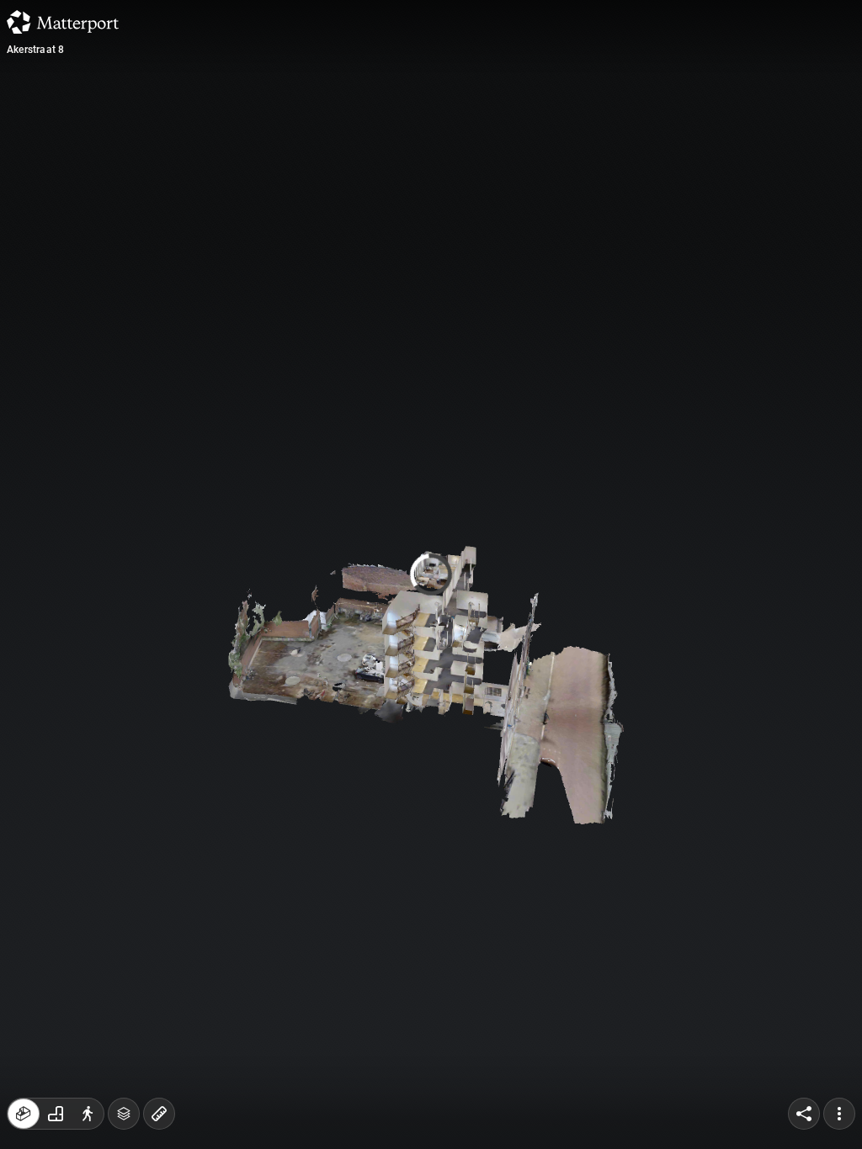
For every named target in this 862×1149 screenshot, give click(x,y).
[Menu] (839, 1114)
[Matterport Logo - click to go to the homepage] (62, 22)
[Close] (590, 142)
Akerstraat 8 (35, 50)
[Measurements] (159, 1114)
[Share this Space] (804, 1114)
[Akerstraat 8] (431, 574)
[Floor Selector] (124, 1114)
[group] (55, 1114)
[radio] (24, 1114)
